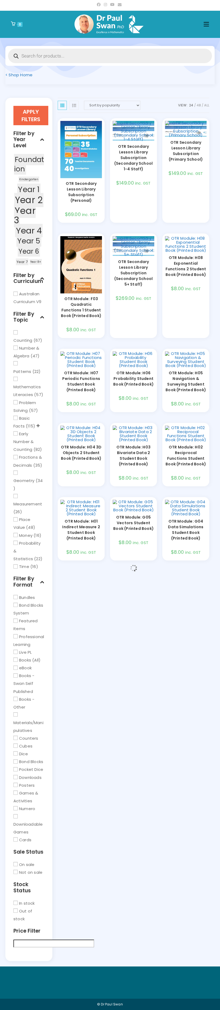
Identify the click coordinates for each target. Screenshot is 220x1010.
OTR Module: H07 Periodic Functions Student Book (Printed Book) (81, 381)
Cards (25, 840)
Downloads (30, 777)
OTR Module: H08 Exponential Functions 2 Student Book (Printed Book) (186, 266)
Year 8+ (35, 262)
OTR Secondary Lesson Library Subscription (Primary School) (186, 151)
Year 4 (29, 230)
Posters (27, 785)
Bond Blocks (31, 761)
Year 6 (29, 251)
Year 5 (28, 241)
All (206, 105)
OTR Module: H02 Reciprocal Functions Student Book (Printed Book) (186, 455)
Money (25, 535)
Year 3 (25, 215)
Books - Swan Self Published (23, 683)
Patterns (22, 371)
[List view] (74, 105)
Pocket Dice (31, 769)
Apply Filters (30, 115)
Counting (22, 340)
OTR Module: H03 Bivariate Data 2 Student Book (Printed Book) (133, 455)
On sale (26, 864)
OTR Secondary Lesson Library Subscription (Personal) (81, 192)
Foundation (29, 164)
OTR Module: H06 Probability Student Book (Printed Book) (133, 378)
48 (199, 105)
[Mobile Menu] (206, 24)
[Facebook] (99, 4)
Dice (23, 754)
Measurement (27, 504)
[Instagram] (105, 4)
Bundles (27, 597)
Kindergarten (28, 179)
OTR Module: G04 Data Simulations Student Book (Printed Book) (185, 530)
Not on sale (30, 872)
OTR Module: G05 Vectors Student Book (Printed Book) (133, 523)
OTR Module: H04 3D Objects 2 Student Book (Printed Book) (81, 452)
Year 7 (22, 261)
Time (24, 566)
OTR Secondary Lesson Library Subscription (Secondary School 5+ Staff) (133, 273)
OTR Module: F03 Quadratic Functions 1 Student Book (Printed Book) (81, 307)
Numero (27, 808)
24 (191, 105)
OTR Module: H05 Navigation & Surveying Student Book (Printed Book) (186, 381)
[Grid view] (62, 105)
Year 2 (29, 200)
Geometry (24, 480)
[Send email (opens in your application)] (119, 4)
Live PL (25, 652)
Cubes (25, 746)
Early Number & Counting (23, 441)
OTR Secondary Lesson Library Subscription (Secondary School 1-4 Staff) (133, 158)
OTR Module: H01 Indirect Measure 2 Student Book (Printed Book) (81, 530)
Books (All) (30, 660)
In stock (27, 903)
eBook (25, 668)
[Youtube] (112, 4)
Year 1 (28, 189)
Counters (28, 738)
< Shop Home (18, 75)
